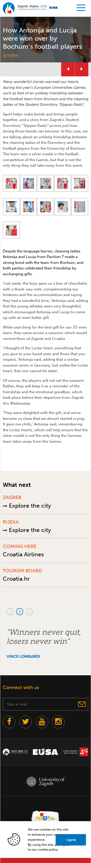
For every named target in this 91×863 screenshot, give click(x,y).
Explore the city (29, 505)
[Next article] (81, 69)
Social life (10, 23)
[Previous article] (68, 69)
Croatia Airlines (23, 554)
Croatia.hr (16, 578)
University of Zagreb (45, 781)
